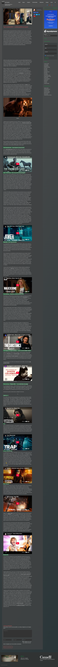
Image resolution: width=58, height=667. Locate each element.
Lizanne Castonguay (47, 78)
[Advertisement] (17, 53)
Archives (45, 34)
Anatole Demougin (46, 83)
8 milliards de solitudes (21, 605)
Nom (46, 48)
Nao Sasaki (45, 69)
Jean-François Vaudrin (47, 75)
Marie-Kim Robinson (47, 92)
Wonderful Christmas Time (26, 122)
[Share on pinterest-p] (34, 16)
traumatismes (21, 72)
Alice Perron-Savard (47, 91)
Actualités (34, 12)
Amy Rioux (45, 82)
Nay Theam (45, 68)
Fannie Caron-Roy (46, 90)
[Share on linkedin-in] (39, 14)
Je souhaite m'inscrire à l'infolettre (50, 55)
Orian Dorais (46, 70)
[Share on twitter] (37, 14)
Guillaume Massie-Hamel (47, 76)
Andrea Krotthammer (47, 67)
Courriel (46, 51)
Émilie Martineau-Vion (47, 89)
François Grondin (46, 63)
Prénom (46, 44)
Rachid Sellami (46, 77)
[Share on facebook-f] (34, 14)
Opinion (37, 12)
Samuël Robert (39, 9)
